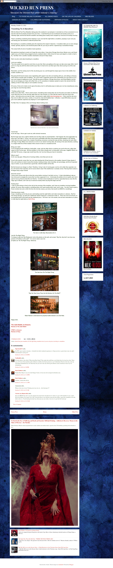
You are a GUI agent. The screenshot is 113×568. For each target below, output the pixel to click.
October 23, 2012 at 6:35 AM (22, 390)
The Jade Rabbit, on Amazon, (21, 325)
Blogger (71, 564)
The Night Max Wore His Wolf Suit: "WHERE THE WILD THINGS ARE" (35, 539)
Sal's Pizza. (32, 199)
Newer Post (14, 412)
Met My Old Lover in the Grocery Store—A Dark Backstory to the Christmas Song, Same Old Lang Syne (43, 547)
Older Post (75, 412)
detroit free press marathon (21, 341)
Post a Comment (17, 404)
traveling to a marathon (59, 341)
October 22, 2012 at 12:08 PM (22, 355)
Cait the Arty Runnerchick (21, 393)
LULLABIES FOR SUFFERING (40, 19)
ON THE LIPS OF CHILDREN (71, 16)
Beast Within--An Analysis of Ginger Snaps (28, 530)
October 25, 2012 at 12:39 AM (22, 401)
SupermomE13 (19, 349)
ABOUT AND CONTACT (80, 19)
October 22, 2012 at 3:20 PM (22, 367)
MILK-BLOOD (89, 16)
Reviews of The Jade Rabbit (18, 326)
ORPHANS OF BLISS (61, 19)
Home (45, 412)
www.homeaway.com (56, 96)
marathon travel (41, 341)
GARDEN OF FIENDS (19, 19)
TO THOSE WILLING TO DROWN (30, 16)
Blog (13, 16)
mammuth (60, 564)
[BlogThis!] (29, 339)
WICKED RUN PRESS (31, 7)
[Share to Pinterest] (34, 339)
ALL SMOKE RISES (51, 16)
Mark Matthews (19, 370)
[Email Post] (24, 339)
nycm (46, 341)
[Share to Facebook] (33, 339)
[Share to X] (31, 339)
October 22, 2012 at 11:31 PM (22, 382)
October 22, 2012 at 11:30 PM (22, 375)
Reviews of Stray (15, 331)
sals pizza (50, 341)
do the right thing (32, 341)
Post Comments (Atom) (47, 416)
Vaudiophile (18, 358)
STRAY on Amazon (16, 330)
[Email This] (28, 339)
